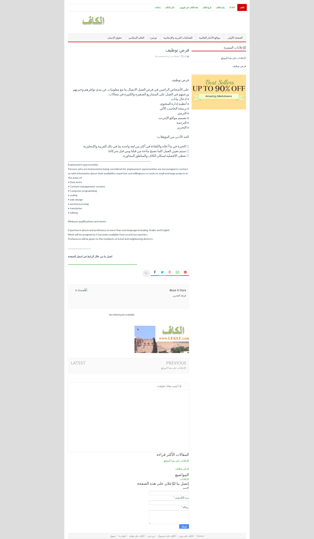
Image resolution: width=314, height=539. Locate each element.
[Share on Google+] (170, 272)
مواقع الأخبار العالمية (209, 37)
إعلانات (157, 7)
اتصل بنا (122, 536)
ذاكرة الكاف (170, 7)
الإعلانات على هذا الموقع (173, 367)
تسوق (113, 536)
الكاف (242, 7)
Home (200, 536)
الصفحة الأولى (235, 37)
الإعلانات (184, 479)
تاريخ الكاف (206, 7)
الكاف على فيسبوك (167, 536)
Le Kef (232, 7)
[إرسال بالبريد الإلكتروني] (177, 272)
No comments (161, 56)
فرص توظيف (182, 468)
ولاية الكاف (220, 7)
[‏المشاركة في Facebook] (154, 272)
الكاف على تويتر (186, 536)
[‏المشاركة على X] (162, 272)
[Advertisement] (180, 22)
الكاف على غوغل (136, 536)
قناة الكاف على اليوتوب (188, 7)
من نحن (151, 536)
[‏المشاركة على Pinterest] (185, 272)
